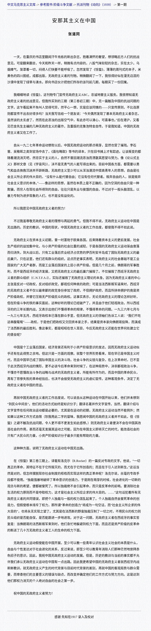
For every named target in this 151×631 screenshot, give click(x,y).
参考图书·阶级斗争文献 (56, 4)
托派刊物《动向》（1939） (95, 4)
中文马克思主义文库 (21, 4)
